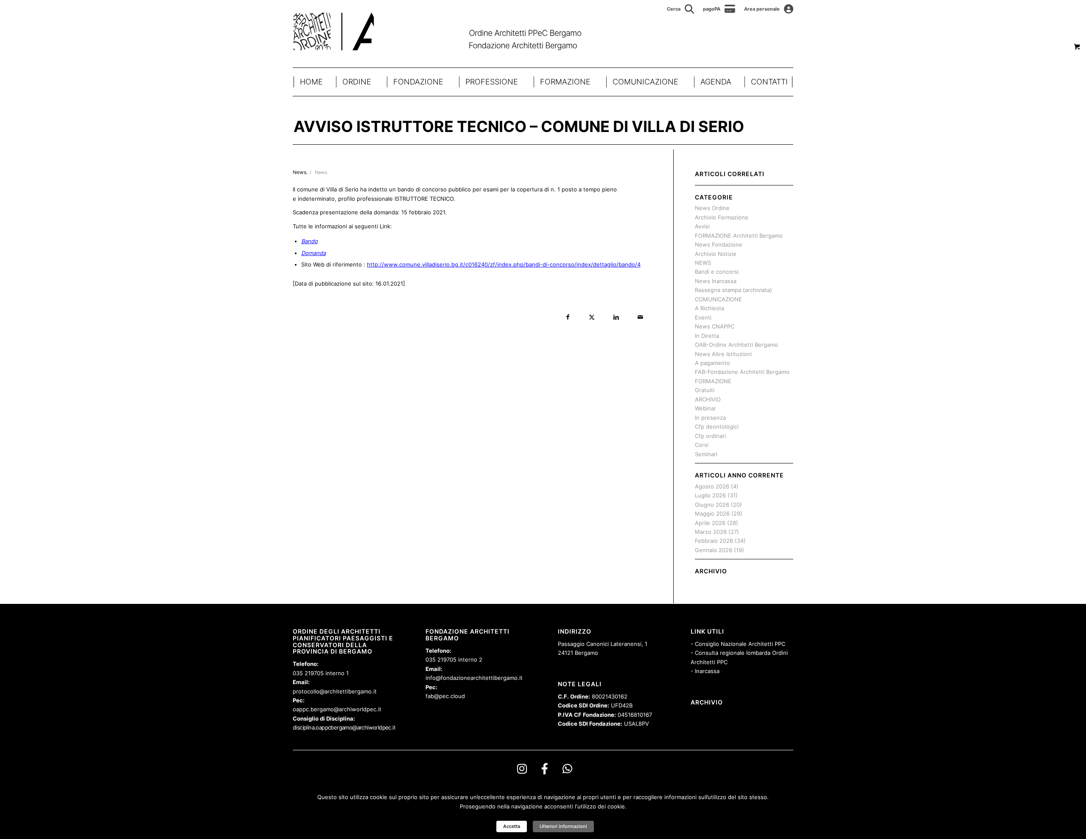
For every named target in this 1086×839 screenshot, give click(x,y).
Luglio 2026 (710, 495)
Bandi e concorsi (717, 271)
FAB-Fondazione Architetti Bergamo (742, 371)
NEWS (703, 262)
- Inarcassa (705, 671)
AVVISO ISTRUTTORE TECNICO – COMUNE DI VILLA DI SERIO (519, 126)
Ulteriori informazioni (563, 826)
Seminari (706, 454)
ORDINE (356, 81)
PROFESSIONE (491, 81)
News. (321, 172)
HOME (311, 81)
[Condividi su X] (592, 317)
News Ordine (712, 208)
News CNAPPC (714, 326)
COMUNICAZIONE (645, 81)
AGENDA (715, 81)
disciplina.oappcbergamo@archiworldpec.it (344, 727)
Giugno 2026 (712, 504)
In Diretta (707, 335)
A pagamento (712, 362)
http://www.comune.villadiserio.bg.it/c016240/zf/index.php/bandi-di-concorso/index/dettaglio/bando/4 (504, 264)
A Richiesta (709, 308)
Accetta (511, 826)
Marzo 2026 (711, 531)
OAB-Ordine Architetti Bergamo (736, 344)
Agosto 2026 (712, 486)
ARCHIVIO (708, 399)
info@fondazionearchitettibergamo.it (474, 677)
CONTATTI (769, 81)
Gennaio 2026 (713, 550)
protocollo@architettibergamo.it (335, 691)
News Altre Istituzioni (723, 354)
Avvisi (702, 226)
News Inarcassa (715, 281)
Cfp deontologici (717, 426)
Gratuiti (704, 390)
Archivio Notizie (715, 253)
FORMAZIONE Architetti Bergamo (739, 235)
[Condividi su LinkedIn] (616, 317)
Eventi (703, 317)
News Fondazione (718, 244)
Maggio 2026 (712, 513)
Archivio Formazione (721, 217)
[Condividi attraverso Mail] (640, 317)
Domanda (313, 253)
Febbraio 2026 (714, 540)
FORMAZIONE (565, 81)
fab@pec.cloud (445, 696)
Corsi (701, 444)
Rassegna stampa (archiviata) (733, 289)
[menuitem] (681, 9)
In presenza (710, 417)
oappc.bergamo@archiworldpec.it (337, 709)
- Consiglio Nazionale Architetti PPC (738, 643)
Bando (309, 241)
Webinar (705, 408)
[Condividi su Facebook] (567, 317)
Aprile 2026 (710, 522)
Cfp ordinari (710, 435)
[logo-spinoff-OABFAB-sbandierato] (448, 31)
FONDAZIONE (418, 81)
